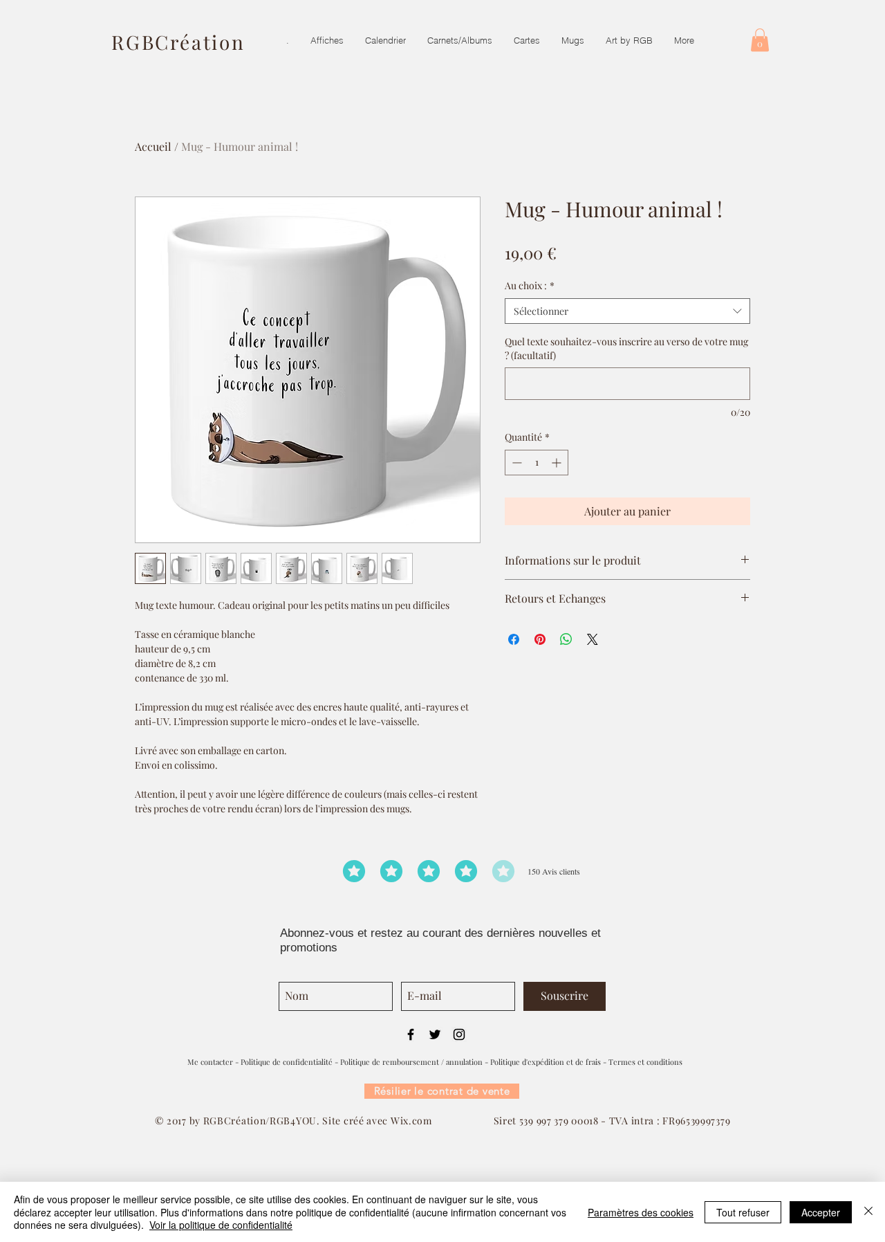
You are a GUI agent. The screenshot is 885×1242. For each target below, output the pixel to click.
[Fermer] (868, 1212)
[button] (760, 39)
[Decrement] (515, 462)
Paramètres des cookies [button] (640, 1212)
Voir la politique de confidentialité (220, 1225)
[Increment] (557, 462)
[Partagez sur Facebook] (513, 639)
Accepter (820, 1212)
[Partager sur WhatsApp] (566, 639)
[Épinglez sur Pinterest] (540, 639)
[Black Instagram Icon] (459, 1034)
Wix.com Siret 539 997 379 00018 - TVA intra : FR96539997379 (560, 1120)
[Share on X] (592, 639)
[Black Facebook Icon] (410, 1034)
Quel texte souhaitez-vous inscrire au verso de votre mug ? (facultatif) (626, 348)
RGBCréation (178, 42)
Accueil (153, 146)
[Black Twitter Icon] (434, 1034)
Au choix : (530, 285)
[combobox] (627, 311)
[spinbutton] (536, 462)
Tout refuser (743, 1212)
